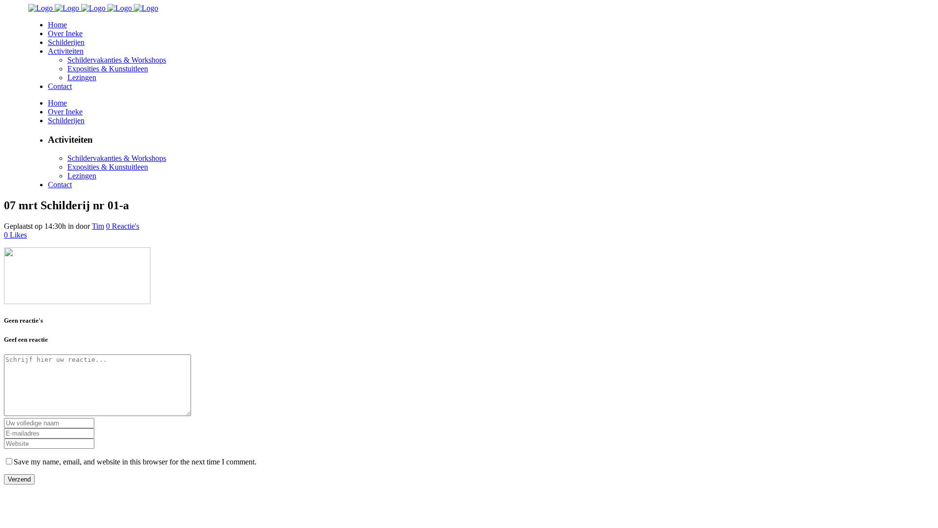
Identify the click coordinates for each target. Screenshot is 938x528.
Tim (98, 226)
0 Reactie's (122, 226)
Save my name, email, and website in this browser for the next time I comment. (135, 462)
